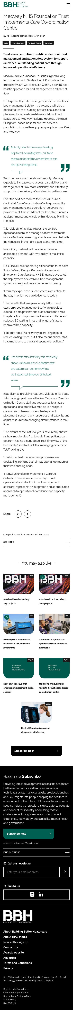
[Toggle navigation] (68, 4)
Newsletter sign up (15, 942)
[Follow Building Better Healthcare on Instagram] (32, 895)
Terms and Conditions (17, 963)
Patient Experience (18, 43)
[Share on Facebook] (27, 514)
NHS (31, 575)
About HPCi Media (15, 937)
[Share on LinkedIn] (18, 514)
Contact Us (10, 947)
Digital (6, 43)
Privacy (8, 968)
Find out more (11, 852)
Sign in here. (32, 843)
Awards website (13, 952)
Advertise (9, 957)
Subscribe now (24, 750)
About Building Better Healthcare (25, 931)
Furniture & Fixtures (34, 43)
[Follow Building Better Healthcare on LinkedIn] (41, 895)
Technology (49, 43)
